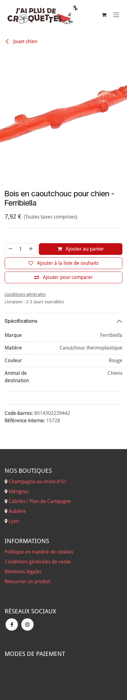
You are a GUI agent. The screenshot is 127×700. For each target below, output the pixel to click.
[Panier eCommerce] (104, 15)
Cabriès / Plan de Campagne (40, 553)
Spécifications (21, 373)
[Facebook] (12, 676)
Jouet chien (24, 41)
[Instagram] (27, 676)
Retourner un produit (27, 634)
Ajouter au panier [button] (84, 301)
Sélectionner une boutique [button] (88, 253)
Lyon (14, 573)
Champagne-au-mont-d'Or (37, 534)
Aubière (17, 563)
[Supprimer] (10, 301)
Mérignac (18, 543)
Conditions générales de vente (38, 614)
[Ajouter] (31, 301)
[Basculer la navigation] (116, 15)
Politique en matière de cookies (39, 604)
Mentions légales (23, 624)
